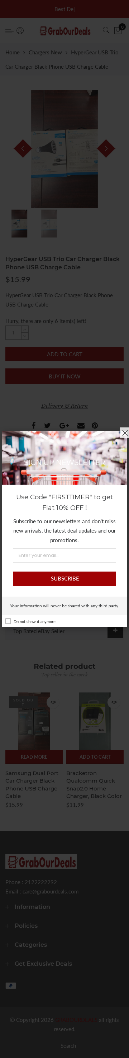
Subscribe (65, 578)
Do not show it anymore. (35, 621)
